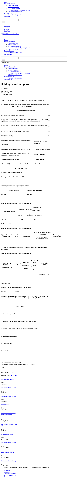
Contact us (7, 470)
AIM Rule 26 (8, 16)
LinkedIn (6, 29)
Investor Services (9, 13)
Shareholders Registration (15, 15)
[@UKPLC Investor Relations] (10, 34)
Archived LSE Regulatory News (20, 10)
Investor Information (13, 7)
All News (14, 376)
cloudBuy (7, 472)
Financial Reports (13, 5)
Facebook (7, 26)
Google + (7, 31)
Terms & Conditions (10, 473)
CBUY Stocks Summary (15, 11)
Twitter (6, 28)
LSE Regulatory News (14, 8)
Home (6, 2)
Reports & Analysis (9, 3)
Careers (6, 477)
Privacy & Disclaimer (10, 475)
